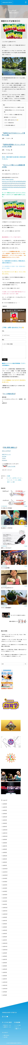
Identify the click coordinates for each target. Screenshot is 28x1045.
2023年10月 (5, 914)
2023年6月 (5, 923)
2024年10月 (5, 875)
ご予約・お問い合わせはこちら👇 (11, 120)
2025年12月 (5, 829)
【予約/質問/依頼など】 (10, 125)
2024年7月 (5, 885)
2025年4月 (5, 855)
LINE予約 (5, 1037)
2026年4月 (5, 816)
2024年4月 (5, 894)
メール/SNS (18, 1025)
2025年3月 (5, 859)
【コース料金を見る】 (9, 122)
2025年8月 (5, 842)
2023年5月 (5, 927)
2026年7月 (5, 807)
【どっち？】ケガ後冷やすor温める (17, 615)
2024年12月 (5, 868)
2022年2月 (5, 975)
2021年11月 (5, 985)
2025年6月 (5, 849)
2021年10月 (5, 988)
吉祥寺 (19, 480)
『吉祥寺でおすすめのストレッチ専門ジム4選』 (14, 107)
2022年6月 (5, 962)
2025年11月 (5, 833)
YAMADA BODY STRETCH (15, 1043)
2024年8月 (5, 881)
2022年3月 (5, 972)
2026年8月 (5, 804)
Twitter (4, 458)
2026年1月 (5, 826)
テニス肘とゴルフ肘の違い (6, 508)
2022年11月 (5, 946)
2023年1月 (5, 940)
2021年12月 (5, 982)
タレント (17, 1027)
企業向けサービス (7, 1027)
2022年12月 (5, 943)
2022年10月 (5, 949)
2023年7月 (5, 920)
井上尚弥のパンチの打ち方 (6, 528)
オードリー (9, 478)
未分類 (8, 476)
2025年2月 (5, 862)
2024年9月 (5, 878)
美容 (14, 482)
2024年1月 (5, 904)
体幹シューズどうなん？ (6, 548)
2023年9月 (5, 917)
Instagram (4, 460)
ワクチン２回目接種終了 (6, 607)
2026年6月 (5, 810)
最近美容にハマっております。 (10, 117)
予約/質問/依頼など (9, 447)
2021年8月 (5, 995)
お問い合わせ (6, 1035)
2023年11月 (5, 910)
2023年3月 (5, 933)
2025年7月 (5, 846)
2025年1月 (5, 865)
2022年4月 (5, 969)
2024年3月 (5, 898)
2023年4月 (5, 930)
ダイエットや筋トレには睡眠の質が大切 (13, 166)
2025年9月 (5, 839)
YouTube (4, 456)
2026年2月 (5, 823)
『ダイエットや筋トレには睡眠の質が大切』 (13, 114)
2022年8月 (5, 956)
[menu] (25, 2)
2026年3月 (5, 820)
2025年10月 (5, 836)
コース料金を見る (9, 394)
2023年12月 (5, 907)
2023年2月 (5, 936)
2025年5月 (5, 852)
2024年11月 (5, 872)
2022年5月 (5, 966)
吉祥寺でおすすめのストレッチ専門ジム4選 (13, 134)
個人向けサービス (7, 1025)
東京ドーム (9, 482)
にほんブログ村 (11, 466)
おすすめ (14, 478)
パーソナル (15, 480)
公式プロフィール (6, 454)
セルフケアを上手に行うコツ (7, 587)
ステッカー (19, 478)
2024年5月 (5, 891)
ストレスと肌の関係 (5, 568)
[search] (25, 664)
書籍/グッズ (18, 1028)
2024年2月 (5, 901)
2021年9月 (5, 991)
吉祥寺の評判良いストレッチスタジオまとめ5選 (13, 145)
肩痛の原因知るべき (13, 621)
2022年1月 (5, 978)
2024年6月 (5, 888)
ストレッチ (9, 480)
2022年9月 (5, 953)
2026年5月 (5, 813)
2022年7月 (5, 959)
